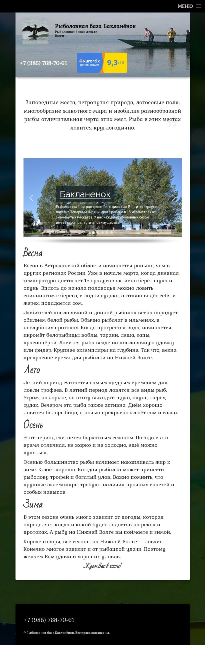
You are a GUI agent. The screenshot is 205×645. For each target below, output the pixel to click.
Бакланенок (85, 194)
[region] (103, 201)
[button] (31, 198)
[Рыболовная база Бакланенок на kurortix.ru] (102, 71)
